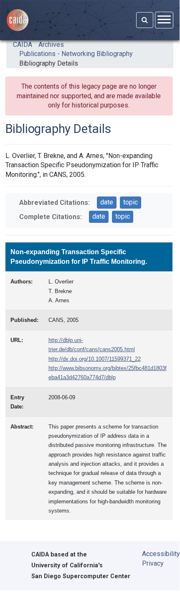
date (106, 202)
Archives (51, 44)
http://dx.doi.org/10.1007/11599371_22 (94, 359)
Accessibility (155, 554)
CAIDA (22, 44)
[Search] (144, 20)
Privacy (153, 563)
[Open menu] (164, 20)
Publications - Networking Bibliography (76, 54)
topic (130, 202)
